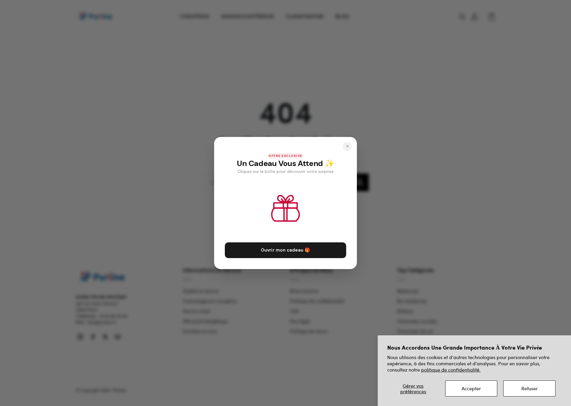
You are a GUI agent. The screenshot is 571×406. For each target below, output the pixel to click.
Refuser (529, 388)
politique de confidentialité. (451, 369)
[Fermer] (347, 146)
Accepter (471, 388)
